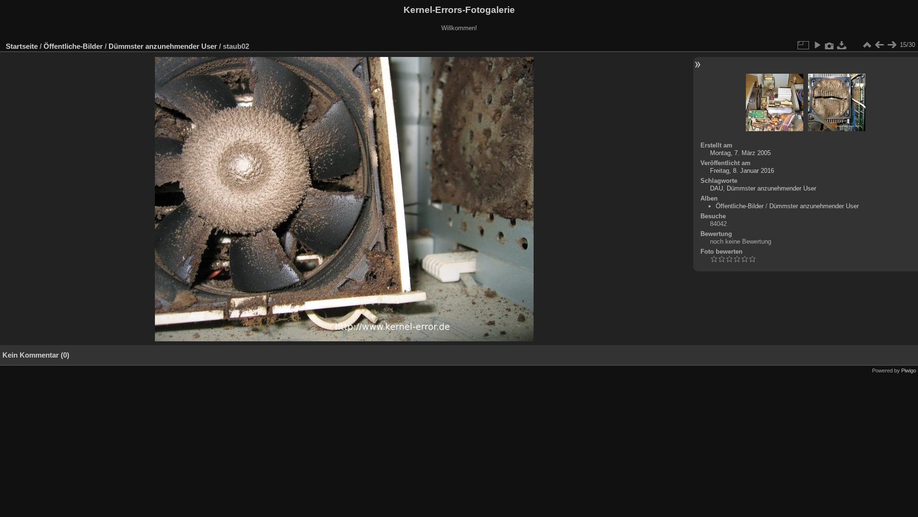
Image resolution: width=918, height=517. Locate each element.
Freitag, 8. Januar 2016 (742, 170)
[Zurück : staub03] (879, 45)
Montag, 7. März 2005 (740, 153)
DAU (716, 188)
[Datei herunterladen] (842, 45)
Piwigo (908, 370)
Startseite (22, 46)
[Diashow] (817, 45)
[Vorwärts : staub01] (891, 45)
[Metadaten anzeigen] (829, 45)
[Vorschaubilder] (867, 45)
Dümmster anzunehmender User (163, 46)
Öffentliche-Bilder (73, 46)
